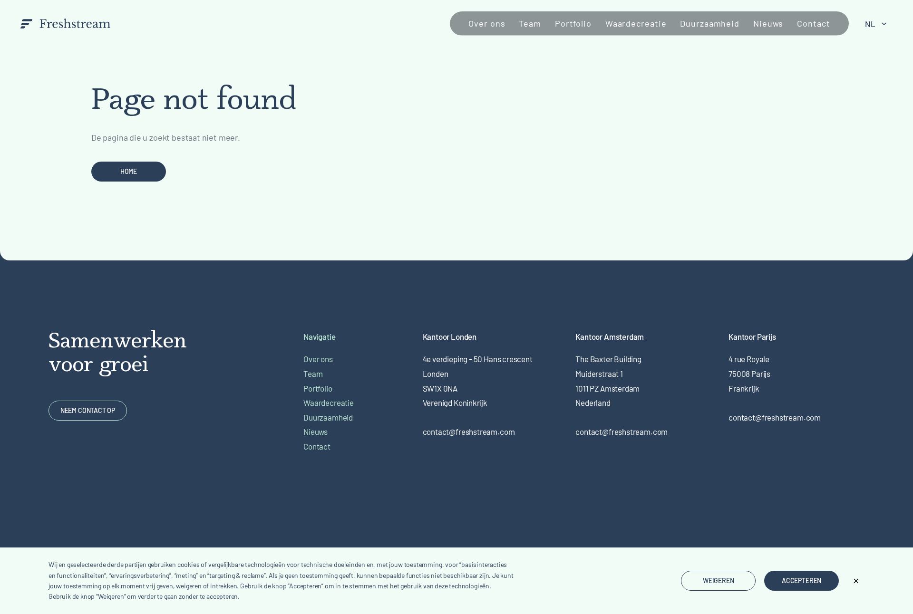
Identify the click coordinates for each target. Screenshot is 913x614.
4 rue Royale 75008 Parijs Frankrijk (749, 373)
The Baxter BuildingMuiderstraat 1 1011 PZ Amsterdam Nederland (608, 380)
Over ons (486, 23)
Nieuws (768, 23)
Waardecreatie (636, 23)
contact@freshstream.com (469, 431)
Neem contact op (87, 410)
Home (128, 171)
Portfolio (573, 23)
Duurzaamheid (709, 23)
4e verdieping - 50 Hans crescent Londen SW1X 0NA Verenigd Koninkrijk (478, 380)
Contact (813, 23)
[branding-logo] (65, 23)
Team (530, 23)
